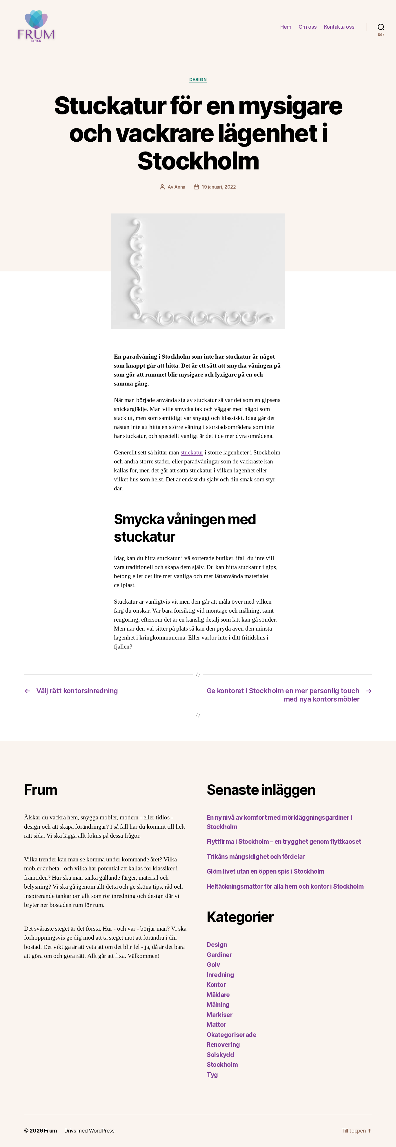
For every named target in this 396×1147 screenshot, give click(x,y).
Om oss (308, 27)
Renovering (223, 1044)
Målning (218, 1004)
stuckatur (192, 452)
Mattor (216, 1024)
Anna (179, 187)
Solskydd (220, 1054)
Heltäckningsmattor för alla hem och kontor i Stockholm (285, 886)
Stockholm (222, 1064)
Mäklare (218, 994)
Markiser (220, 1014)
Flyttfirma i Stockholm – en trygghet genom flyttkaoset (284, 841)
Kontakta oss (339, 27)
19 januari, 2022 (219, 187)
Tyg (212, 1074)
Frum (50, 1131)
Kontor (216, 984)
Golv (213, 964)
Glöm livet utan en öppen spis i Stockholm (265, 871)
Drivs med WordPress (89, 1131)
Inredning (220, 974)
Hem (285, 27)
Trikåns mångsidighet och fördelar (256, 856)
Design (198, 79)
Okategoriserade (232, 1034)
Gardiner (219, 954)
